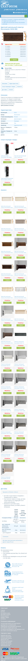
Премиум (16, 121)
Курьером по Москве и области (10, 492)
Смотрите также (6, 633)
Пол (15, 123)
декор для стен (5, 639)
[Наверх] (3, 657)
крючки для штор (5, 645)
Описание (4, 83)
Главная (3, 610)
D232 (15, 112)
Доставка (4, 89)
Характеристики (13, 83)
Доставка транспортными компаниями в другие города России (12, 541)
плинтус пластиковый (6, 641)
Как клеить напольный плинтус (9, 630)
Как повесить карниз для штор (9, 628)
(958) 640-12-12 (22, 9)
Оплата (11, 89)
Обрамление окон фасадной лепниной (11, 626)
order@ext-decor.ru (21, 12)
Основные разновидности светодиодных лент (13, 629)
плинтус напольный (6, 636)
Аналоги (19, 86)
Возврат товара (5, 617)
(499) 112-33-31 (10, 9)
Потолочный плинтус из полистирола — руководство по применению (11, 624)
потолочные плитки (6, 642)
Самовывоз (5, 536)
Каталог (3, 611)
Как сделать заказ (5, 613)
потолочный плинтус (6, 638)
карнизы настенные (6, 644)
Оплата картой (5, 616)
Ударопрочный (18, 125)
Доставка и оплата (5, 614)
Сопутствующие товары (8, 86)
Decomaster (17, 114)
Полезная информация (8, 621)
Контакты (3, 619)
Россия (16, 116)
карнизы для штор (6, 635)
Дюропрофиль (18, 119)
